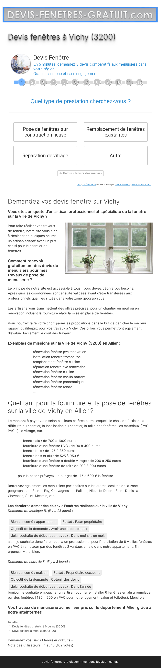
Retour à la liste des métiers (82, 173)
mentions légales (94, 661)
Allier (15, 622)
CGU (79, 185)
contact (114, 661)
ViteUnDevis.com (122, 185)
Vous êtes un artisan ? (141, 185)
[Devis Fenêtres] (80, 14)
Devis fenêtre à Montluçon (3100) (34, 630)
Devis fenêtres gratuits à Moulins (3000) (38, 626)
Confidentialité (89, 185)
